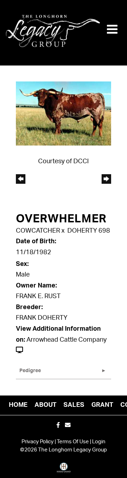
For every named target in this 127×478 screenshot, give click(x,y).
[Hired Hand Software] (64, 470)
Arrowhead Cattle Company (66, 340)
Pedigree (30, 370)
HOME (18, 405)
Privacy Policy (38, 441)
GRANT (102, 405)
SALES (74, 405)
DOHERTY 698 (88, 231)
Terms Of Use (73, 441)
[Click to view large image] (63, 113)
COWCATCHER (38, 231)
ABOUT (45, 405)
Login (98, 441)
